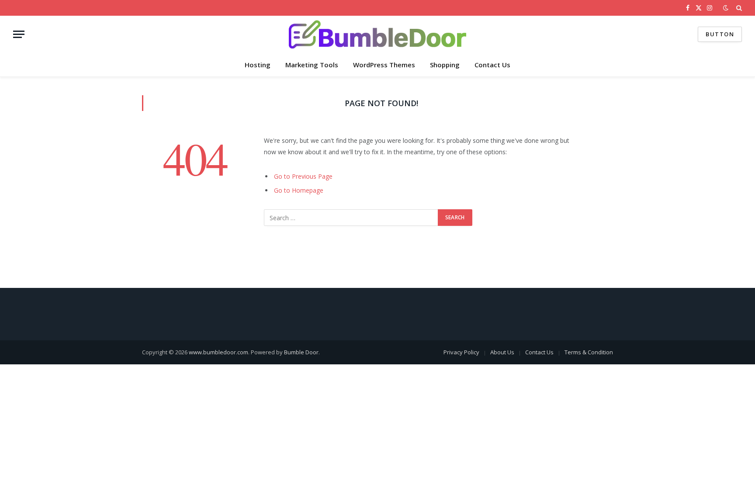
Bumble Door (301, 352)
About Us (502, 352)
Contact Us (492, 64)
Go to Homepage (298, 190)
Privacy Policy (461, 352)
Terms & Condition (589, 352)
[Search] (738, 8)
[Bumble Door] (377, 34)
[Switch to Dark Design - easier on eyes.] (726, 8)
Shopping (445, 64)
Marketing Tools (311, 64)
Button (720, 34)
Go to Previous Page (303, 176)
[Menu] (18, 34)
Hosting (257, 64)
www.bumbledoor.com (218, 352)
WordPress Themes (384, 64)
